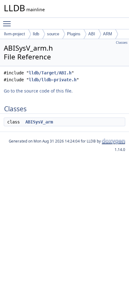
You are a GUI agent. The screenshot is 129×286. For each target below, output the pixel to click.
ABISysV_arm (39, 121)
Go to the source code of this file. (38, 91)
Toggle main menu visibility (8, 23)
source (53, 34)
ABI (91, 34)
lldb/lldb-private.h (52, 79)
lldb (36, 34)
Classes (121, 42)
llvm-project (14, 34)
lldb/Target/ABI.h (50, 72)
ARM (107, 34)
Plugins (73, 34)
